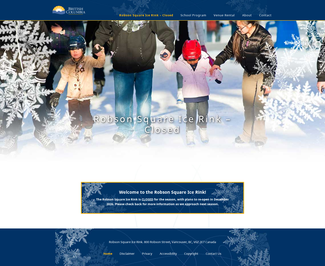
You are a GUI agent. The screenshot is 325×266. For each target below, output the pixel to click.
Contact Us (213, 254)
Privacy (147, 254)
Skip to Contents (101, 8)
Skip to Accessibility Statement (101, 9)
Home (107, 254)
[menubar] (196, 15)
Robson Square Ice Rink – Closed (146, 15)
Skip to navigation (101, 8)
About (247, 15)
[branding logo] (68, 10)
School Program (193, 15)
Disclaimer (127, 254)
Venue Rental (224, 15)
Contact (265, 15)
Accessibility (168, 254)
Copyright (191, 254)
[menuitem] (146, 15)
